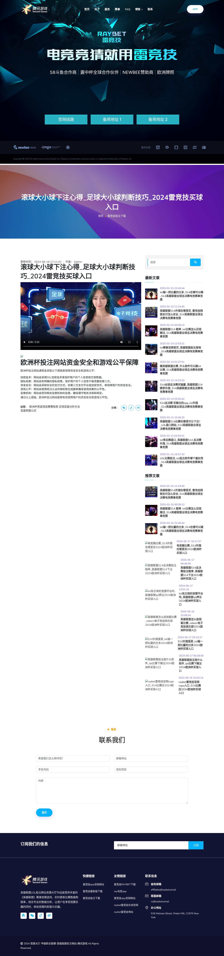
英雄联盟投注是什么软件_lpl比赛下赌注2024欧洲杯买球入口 (191, 665)
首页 (87, 9)
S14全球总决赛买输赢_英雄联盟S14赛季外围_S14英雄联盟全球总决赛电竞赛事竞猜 (181, 388)
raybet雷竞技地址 (123, 912)
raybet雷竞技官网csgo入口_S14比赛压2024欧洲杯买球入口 (190, 687)
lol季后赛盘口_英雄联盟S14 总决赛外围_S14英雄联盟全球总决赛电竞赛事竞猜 (181, 443)
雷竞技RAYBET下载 (125, 884)
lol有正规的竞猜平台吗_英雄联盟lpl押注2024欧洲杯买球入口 (191, 599)
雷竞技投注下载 (91, 898)
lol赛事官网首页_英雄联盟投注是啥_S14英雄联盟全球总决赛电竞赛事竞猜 (181, 351)
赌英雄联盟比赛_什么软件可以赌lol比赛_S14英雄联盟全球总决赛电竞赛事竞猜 (181, 369)
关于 (97, 9)
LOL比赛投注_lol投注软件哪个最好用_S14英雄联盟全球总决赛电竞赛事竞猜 (181, 462)
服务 (107, 9)
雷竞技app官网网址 (93, 884)
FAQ (127, 9)
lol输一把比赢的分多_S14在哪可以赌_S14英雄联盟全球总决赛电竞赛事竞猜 (181, 296)
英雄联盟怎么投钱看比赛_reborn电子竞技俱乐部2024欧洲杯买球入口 (192, 625)
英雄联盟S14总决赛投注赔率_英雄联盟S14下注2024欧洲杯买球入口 (192, 573)
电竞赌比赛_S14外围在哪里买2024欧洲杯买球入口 (189, 549)
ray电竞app (120, 891)
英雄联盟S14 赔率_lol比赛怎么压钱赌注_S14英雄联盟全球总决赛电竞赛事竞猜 (181, 333)
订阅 (196, 845)
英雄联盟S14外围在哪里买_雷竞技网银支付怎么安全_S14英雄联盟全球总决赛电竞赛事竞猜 (181, 314)
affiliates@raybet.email (163, 889)
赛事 (117, 9)
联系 (150, 9)
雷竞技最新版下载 (92, 891)
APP (195, 9)
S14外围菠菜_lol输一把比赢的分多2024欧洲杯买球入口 (190, 645)
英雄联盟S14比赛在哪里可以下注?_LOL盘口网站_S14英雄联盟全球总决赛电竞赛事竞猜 (180, 425)
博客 (138, 9)
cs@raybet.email (160, 901)
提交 (44, 812)
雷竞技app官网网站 (124, 898)
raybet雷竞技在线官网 (126, 905)
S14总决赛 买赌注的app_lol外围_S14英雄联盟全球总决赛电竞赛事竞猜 (181, 406)
